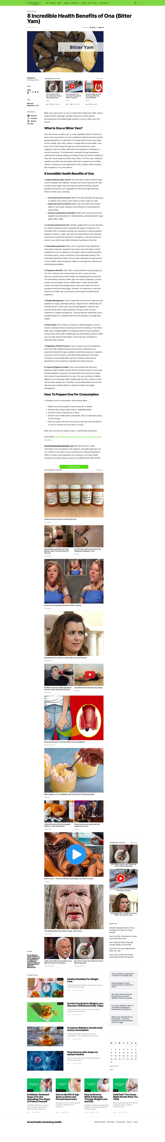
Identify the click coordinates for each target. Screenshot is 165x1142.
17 (111, 1056)
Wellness (53, 3)
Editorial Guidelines (99, 1122)
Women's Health (61, 1090)
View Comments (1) (74, 467)
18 (115, 1056)
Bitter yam (30, 103)
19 (119, 1056)
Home (47, 3)
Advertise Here (104, 3)
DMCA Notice (111, 1122)
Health (59, 3)
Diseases (66, 3)
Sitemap (129, 1122)
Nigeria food (31, 105)
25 (115, 1059)
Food (89, 3)
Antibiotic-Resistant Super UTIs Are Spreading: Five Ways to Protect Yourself (121, 930)
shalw (29, 90)
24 (111, 1059)
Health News (74, 3)
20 (124, 1056)
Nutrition (83, 3)
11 (115, 1053)
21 (127, 1056)
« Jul (111, 1069)
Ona (37, 105)
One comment (32, 27)
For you (94, 3)
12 (119, 1053)
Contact (135, 1122)
